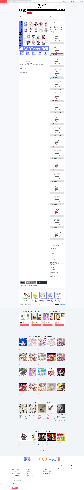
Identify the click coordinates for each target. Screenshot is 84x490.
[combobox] (18, 1)
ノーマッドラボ (25, 322)
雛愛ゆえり (60, 322)
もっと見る (42, 328)
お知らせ (44, 467)
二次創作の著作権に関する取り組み (17, 480)
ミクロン (35, 322)
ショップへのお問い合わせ (54, 276)
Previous (19, 35)
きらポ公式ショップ (30, 11)
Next (48, 35)
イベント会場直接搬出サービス (17, 475)
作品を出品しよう (71, 1)
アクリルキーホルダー (57, 22)
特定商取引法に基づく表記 (54, 272)
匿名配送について (15, 471)
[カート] (59, 24)
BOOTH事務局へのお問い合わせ (47, 473)
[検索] (28, 1)
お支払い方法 (53, 269)
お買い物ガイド (29, 469)
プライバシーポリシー (53, 274)
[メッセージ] (58, 17)
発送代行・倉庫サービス (16, 473)
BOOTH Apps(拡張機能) (16, 469)
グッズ (51, 22)
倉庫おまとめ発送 (30, 475)
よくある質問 (45, 469)
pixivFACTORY (52, 263)
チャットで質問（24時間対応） (47, 471)
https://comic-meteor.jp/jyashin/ (40, 57)
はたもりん (48, 322)
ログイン (58, 1)
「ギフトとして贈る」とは (55, 245)
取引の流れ (52, 267)
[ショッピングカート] (77, 1)
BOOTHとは (64, 1)
